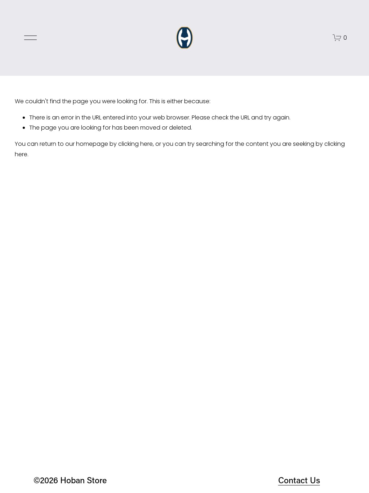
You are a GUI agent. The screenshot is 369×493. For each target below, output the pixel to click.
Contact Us (299, 480)
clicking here (135, 144)
